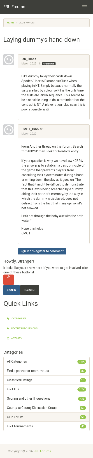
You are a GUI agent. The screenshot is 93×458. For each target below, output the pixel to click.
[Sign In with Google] (8, 280)
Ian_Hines (28, 59)
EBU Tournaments (45, 426)
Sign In (24, 251)
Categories (18, 318)
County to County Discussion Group (45, 408)
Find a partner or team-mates (45, 371)
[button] (23, 114)
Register (39, 251)
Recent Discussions (24, 328)
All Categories (45, 361)
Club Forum (48, 64)
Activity (16, 338)
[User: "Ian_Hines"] (10, 59)
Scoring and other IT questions (45, 398)
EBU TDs (45, 389)
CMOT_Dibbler (32, 129)
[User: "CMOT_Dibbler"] (10, 129)
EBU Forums (14, 6)
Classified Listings (45, 380)
